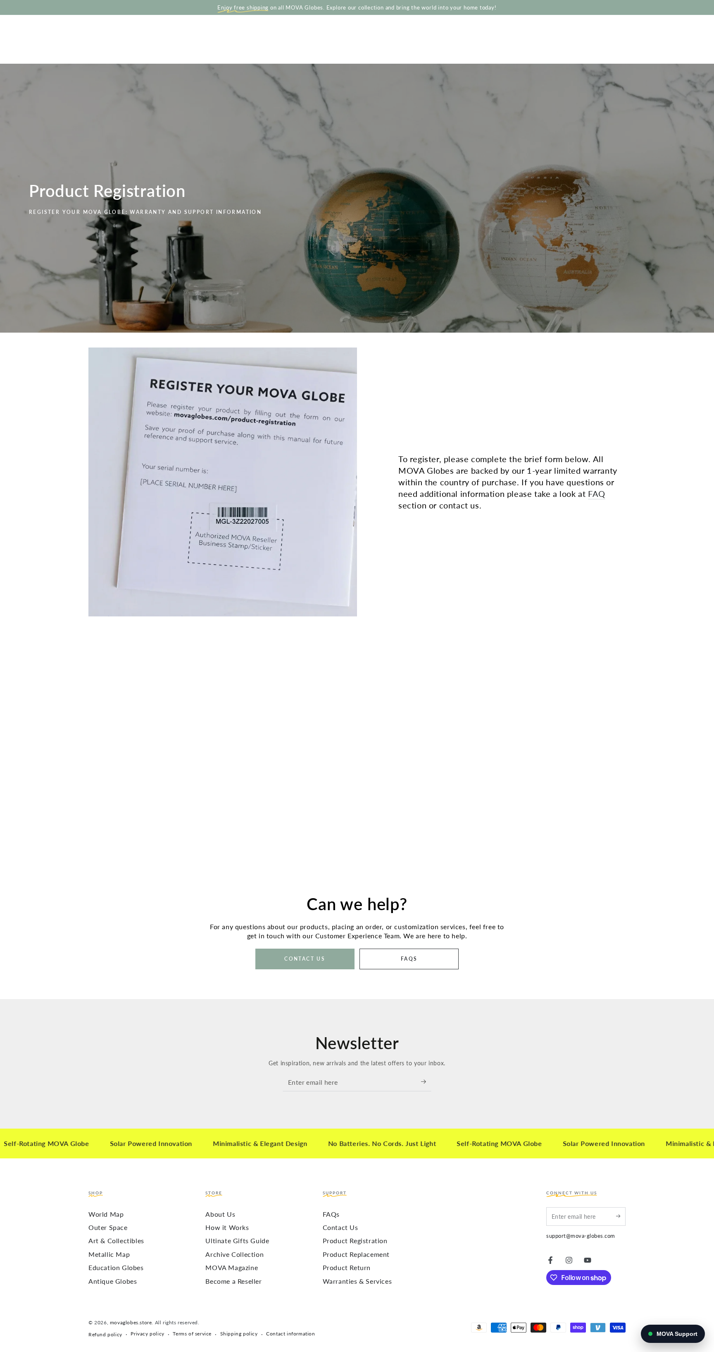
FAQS (409, 959)
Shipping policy (239, 1333)
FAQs (331, 1214)
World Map (106, 1214)
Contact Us (340, 1227)
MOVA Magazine (231, 1267)
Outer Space (108, 1227)
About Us (220, 1214)
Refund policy (105, 1334)
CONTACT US (304, 959)
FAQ (596, 494)
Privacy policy (147, 1333)
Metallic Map (109, 1254)
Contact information (290, 1333)
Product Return (347, 1267)
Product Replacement (356, 1254)
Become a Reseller (233, 1281)
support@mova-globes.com (580, 1235)
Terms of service (192, 1333)
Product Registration (355, 1240)
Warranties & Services (357, 1281)
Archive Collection (234, 1254)
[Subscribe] (426, 1082)
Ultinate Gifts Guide (237, 1240)
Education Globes (116, 1267)
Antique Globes (112, 1281)
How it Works (227, 1227)
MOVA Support (677, 1333)
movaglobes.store (131, 1322)
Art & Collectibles (116, 1240)
